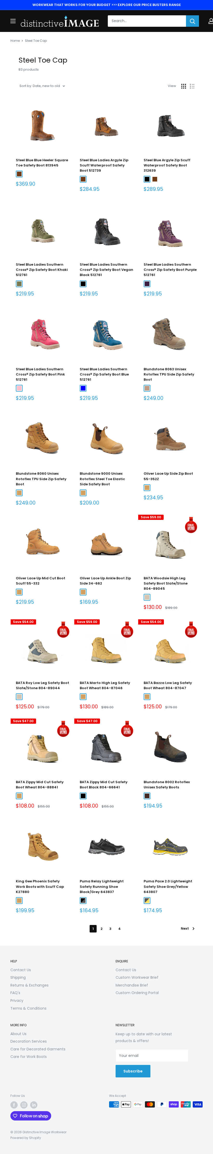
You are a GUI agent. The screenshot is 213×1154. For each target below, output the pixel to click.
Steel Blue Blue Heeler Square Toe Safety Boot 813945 (42, 163)
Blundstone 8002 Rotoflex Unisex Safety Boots (167, 785)
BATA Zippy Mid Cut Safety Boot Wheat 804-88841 (40, 785)
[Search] (192, 21)
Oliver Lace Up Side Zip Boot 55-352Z (168, 476)
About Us (18, 1033)
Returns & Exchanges (29, 985)
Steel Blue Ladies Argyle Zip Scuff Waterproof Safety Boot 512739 (104, 165)
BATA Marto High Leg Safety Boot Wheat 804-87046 (105, 685)
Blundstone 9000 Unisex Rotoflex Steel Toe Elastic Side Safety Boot (102, 478)
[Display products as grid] (183, 86)
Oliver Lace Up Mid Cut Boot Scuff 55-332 (40, 581)
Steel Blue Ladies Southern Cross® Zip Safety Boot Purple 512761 (170, 269)
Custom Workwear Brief (137, 977)
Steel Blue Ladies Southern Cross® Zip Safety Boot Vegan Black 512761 (106, 269)
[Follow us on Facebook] (14, 1105)
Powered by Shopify (25, 1138)
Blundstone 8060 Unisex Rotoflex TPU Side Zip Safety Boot (41, 478)
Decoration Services (28, 1041)
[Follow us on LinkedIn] (33, 1105)
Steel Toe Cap (36, 40)
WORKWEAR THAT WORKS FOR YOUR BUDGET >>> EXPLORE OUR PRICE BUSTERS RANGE (106, 4)
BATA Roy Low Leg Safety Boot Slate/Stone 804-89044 (42, 685)
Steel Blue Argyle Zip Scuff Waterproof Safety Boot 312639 (167, 165)
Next (185, 928)
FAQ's (15, 992)
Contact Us (20, 969)
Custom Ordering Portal (137, 992)
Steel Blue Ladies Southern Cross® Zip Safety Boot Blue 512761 (104, 374)
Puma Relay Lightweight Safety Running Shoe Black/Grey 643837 (102, 886)
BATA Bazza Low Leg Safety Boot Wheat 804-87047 (168, 685)
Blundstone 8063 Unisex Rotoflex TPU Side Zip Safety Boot (169, 374)
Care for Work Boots (28, 1056)
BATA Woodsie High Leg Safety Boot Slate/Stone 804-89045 (166, 583)
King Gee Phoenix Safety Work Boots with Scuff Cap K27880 (40, 886)
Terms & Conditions (28, 1008)
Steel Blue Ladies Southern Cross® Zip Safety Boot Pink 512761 (40, 374)
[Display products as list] (192, 86)
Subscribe (133, 1071)
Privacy (16, 1000)
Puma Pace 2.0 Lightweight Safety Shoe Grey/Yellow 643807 (168, 886)
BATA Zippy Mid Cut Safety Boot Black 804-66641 (104, 785)
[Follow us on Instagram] (24, 1105)
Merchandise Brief (132, 985)
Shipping (18, 977)
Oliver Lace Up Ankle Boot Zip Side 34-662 (105, 581)
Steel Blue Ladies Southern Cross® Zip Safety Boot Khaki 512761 (42, 269)
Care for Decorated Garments (37, 1049)
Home (15, 40)
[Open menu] (13, 21)
